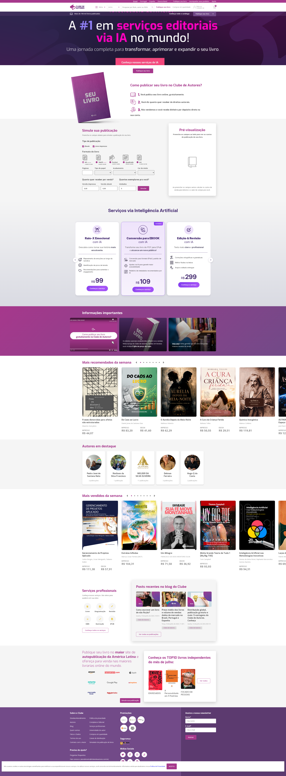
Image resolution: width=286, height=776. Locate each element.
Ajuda (214, 1)
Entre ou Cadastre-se (200, 7)
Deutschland (162, 1)
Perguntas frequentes (78, 755)
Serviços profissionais (97, 726)
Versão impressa (89, 184)
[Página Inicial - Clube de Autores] (77, 7)
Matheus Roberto (167, 423)
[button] (75, 259)
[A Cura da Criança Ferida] (218, 392)
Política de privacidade (97, 718)
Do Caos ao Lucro (130, 419)
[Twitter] (123, 754)
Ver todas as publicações (148, 634)
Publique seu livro (180, 1)
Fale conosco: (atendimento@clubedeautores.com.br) (89, 759)
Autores (73, 722)
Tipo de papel (100, 168)
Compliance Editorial (96, 722)
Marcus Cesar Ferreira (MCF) (132, 557)
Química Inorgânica (248, 419)
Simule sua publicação (130, 700)
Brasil (135, 1)
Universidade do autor (97, 730)
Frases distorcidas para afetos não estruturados (97, 421)
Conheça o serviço (97, 285)
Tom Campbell (205, 559)
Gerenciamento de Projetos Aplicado (95, 554)
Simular (143, 188)
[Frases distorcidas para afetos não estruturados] (100, 392)
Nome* (188, 717)
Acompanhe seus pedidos (199, 1)
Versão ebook (106, 184)
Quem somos (75, 730)
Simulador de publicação (101, 742)
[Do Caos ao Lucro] (139, 392)
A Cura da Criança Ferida (212, 419)
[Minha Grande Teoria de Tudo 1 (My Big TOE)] (218, 525)
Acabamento (118, 168)
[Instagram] (137, 754)
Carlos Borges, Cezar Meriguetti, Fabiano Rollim (97, 560)
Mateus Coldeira (245, 423)
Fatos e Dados (75, 734)
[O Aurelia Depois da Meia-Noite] (178, 392)
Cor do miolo (143, 168)
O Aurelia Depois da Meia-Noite (176, 419)
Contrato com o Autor (78, 742)
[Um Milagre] (178, 525)
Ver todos (203, 681)
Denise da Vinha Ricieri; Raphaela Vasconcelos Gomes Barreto (256, 560)
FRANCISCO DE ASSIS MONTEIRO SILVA (175, 557)
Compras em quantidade (181, 7)
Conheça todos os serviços (95, 630)
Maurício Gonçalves (89, 426)
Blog (71, 726)
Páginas (85, 168)
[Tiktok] (144, 754)
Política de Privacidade (157, 766)
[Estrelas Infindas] (139, 525)
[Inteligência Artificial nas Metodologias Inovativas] (257, 525)
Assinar (191, 737)
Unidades (123, 184)
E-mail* (188, 726)
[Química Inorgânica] (257, 392)
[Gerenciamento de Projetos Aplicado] (100, 525)
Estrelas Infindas (130, 553)
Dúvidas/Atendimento (78, 718)
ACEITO (172, 766)
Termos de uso (75, 738)
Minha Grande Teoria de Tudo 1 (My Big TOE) (215, 554)
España (152, 1)
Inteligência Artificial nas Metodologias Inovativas (251, 554)
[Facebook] (130, 754)
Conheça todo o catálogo (179, 14)
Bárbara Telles (205, 423)
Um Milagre (166, 553)
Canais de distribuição (97, 738)
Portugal (143, 1)
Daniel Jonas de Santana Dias (132, 423)
